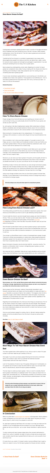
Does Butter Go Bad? (9, 88)
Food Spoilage (8, 12)
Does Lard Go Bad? (9, 90)
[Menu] (2, 4)
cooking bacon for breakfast (22, 416)
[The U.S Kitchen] (25, 4)
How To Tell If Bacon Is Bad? (15, 319)
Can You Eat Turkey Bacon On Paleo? (14, 92)
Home (4, 12)
